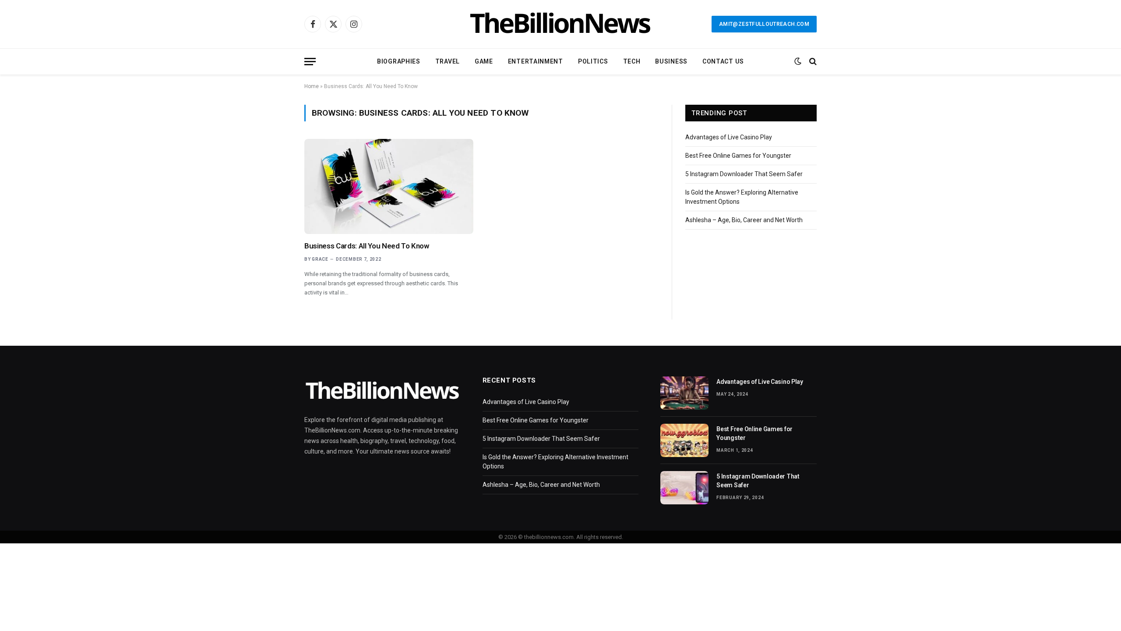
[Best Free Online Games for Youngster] (684, 440)
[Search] (812, 61)
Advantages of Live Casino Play (728, 137)
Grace (320, 259)
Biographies (398, 61)
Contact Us (723, 61)
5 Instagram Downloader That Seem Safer (744, 173)
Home (311, 86)
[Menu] (310, 61)
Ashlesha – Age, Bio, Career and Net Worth (744, 219)
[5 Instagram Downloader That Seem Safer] (684, 487)
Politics (593, 61)
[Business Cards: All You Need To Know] (388, 186)
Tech (632, 61)
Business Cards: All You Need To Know (366, 245)
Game (484, 61)
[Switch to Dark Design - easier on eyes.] (798, 61)
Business (671, 61)
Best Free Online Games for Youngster (738, 155)
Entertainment (535, 61)
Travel (447, 61)
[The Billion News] (560, 24)
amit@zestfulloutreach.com (764, 24)
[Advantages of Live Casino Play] (684, 393)
